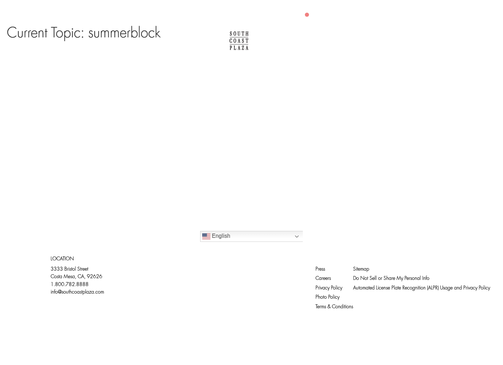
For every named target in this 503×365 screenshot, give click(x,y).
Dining (140, 40)
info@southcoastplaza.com (77, 292)
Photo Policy (327, 297)
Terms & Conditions (334, 307)
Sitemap (361, 269)
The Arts (286, 40)
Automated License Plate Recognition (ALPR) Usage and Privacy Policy (421, 288)
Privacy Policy (328, 288)
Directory (95, 40)
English (220, 236)
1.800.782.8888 (70, 284)
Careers (323, 278)
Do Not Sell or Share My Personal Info (391, 278)
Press (320, 269)
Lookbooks (335, 40)
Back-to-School (398, 40)
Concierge (187, 40)
